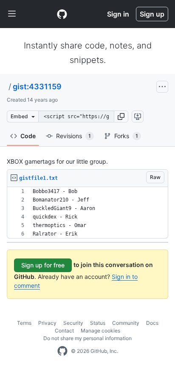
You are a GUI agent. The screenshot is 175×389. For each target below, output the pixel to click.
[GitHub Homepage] (62, 351)
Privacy (47, 323)
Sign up (152, 14)
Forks (126, 135)
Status (97, 323)
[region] (87, 213)
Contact (64, 330)
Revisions (73, 135)
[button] (121, 116)
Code (28, 135)
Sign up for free (43, 265)
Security (73, 323)
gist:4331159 (37, 86)
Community (125, 323)
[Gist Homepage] (62, 14)
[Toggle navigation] (12, 14)
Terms (24, 323)
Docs (152, 323)
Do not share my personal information (87, 338)
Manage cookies (100, 330)
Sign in (118, 14)
